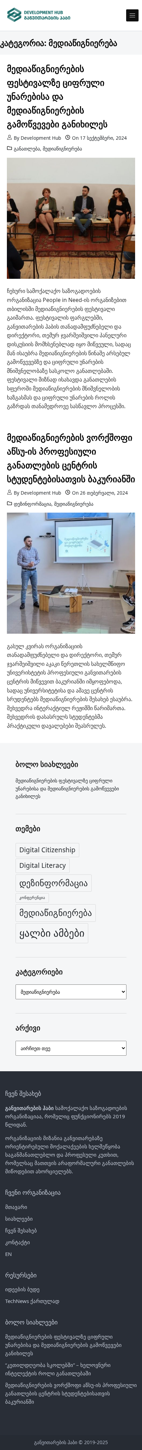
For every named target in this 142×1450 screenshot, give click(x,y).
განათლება (27, 148)
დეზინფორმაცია (32, 504)
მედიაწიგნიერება (62, 148)
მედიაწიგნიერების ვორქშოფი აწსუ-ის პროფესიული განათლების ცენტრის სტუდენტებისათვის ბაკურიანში (71, 458)
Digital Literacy (42, 865)
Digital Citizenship (47, 849)
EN (8, 1253)
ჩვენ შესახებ (21, 1230)
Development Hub (41, 138)
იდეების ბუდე (22, 1289)
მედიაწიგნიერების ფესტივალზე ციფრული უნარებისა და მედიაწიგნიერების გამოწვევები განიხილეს (57, 96)
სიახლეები (19, 1218)
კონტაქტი (17, 1242)
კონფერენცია (32, 897)
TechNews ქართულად (32, 1300)
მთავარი (16, 1206)
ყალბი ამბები (51, 933)
